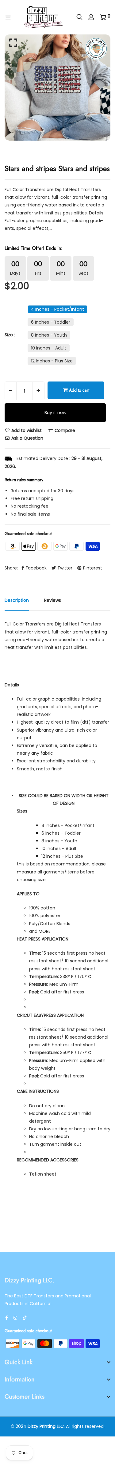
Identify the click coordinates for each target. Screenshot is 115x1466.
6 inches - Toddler (50, 322)
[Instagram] (15, 1318)
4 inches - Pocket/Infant (57, 309)
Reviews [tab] (52, 600)
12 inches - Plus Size (52, 361)
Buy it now (55, 412)
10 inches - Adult (48, 348)
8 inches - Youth (49, 335)
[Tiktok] (24, 1318)
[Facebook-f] (7, 1318)
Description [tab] (17, 600)
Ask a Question (26, 438)
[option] (57, 87)
